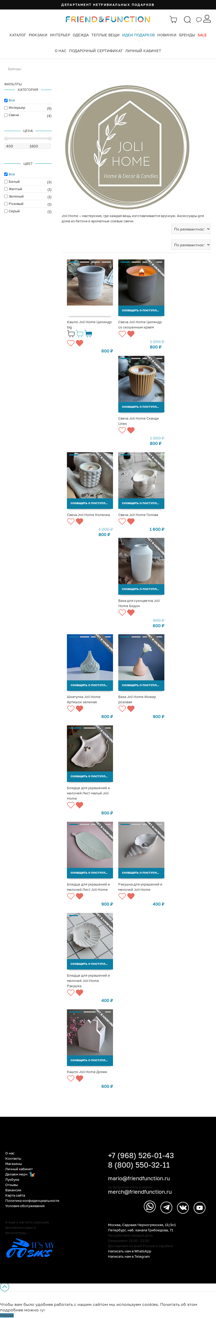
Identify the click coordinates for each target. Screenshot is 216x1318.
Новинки (166, 35)
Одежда (81, 35)
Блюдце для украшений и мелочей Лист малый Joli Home (88, 793)
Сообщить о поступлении (143, 310)
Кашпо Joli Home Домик (87, 1072)
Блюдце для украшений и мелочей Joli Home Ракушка (88, 980)
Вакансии (13, 1190)
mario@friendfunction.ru (139, 1178)
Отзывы (11, 1185)
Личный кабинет (143, 50)
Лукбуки (12, 1179)
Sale (202, 35)
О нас (60, 50)
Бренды (187, 35)
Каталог (17, 35)
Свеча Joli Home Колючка (88, 515)
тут (42, 1310)
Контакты (13, 1158)
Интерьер (60, 35)
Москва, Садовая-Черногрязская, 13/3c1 (142, 1225)
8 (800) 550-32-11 (139, 1164)
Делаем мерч (16, 1174)
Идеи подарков (138, 35)
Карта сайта (15, 1195)
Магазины (13, 1164)
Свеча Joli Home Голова (138, 515)
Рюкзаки (38, 35)
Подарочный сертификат (96, 50)
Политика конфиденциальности (32, 1200)
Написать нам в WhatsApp (129, 1251)
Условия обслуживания (25, 1206)
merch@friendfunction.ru (140, 1191)
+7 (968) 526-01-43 (141, 1155)
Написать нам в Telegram (129, 1256)
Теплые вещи (105, 35)
